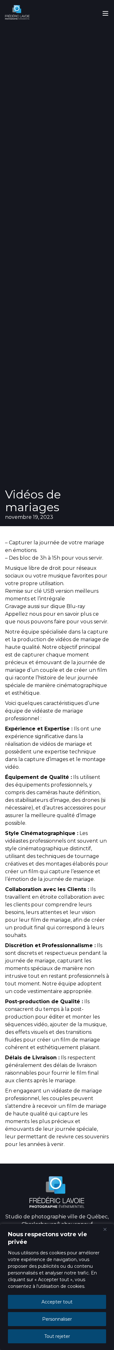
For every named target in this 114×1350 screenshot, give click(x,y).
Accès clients (57, 49)
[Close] (107, 1229)
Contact (57, 35)
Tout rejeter (57, 1336)
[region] (57, 1287)
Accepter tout (57, 1302)
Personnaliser (57, 1319)
